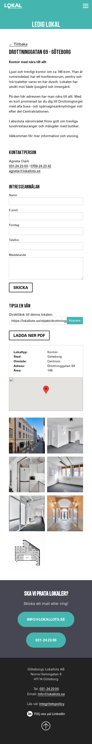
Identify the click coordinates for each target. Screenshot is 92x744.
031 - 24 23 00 (46, 640)
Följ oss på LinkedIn (49, 713)
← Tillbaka (18, 44)
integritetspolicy (51, 703)
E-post (13, 210)
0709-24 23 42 (41, 166)
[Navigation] (86, 5)
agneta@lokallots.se (24, 171)
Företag (14, 225)
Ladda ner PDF (29, 335)
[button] (46, 390)
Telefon (14, 240)
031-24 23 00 (18, 166)
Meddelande (17, 255)
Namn (13, 195)
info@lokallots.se (46, 619)
